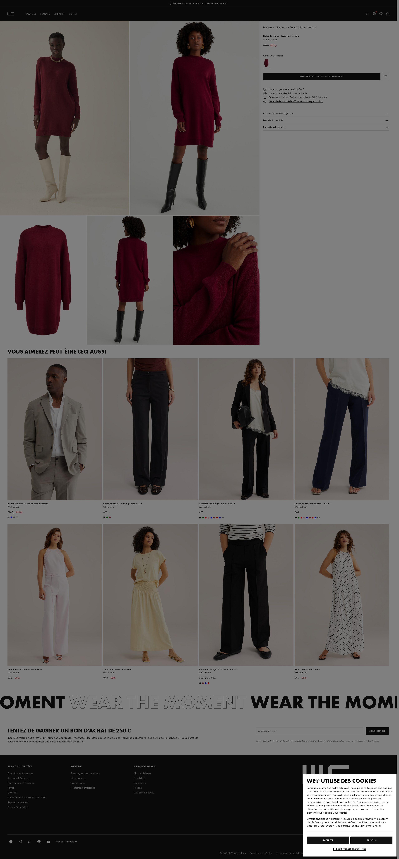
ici (379, 825)
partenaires (330, 805)
